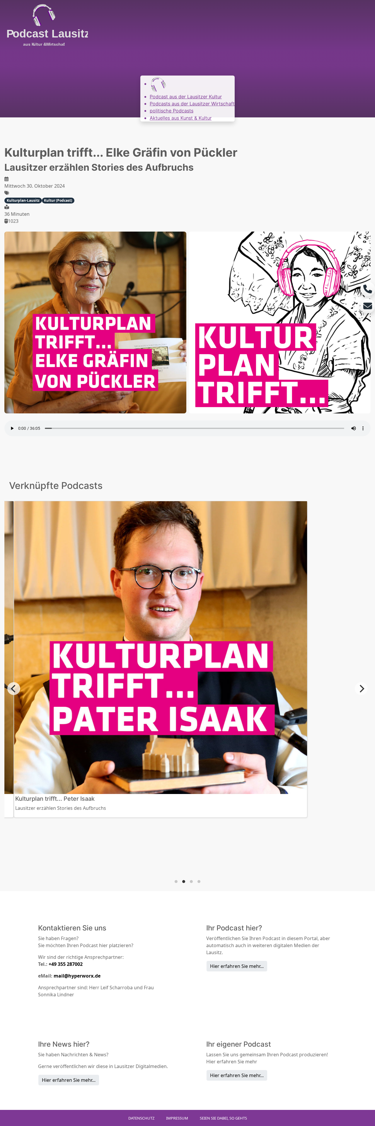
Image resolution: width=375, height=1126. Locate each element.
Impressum (177, 1118)
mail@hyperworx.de (77, 976)
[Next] (361, 688)
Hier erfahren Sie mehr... (237, 966)
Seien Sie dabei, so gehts (223, 1118)
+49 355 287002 (66, 964)
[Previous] (13, 688)
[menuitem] (158, 84)
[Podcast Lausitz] (44, 26)
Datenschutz (141, 1118)
